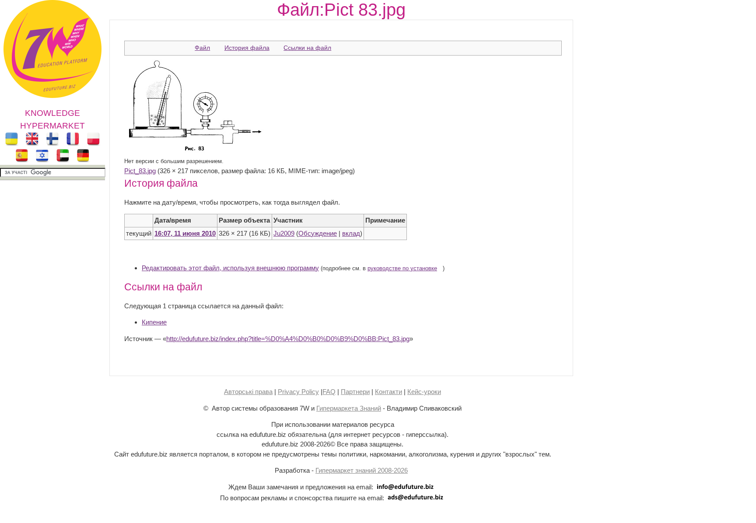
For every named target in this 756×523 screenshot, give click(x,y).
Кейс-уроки (424, 391)
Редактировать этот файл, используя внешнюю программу (230, 268)
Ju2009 (283, 233)
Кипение (154, 322)
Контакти (388, 391)
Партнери (355, 391)
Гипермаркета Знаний (348, 408)
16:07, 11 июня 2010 (185, 233)
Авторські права (248, 391)
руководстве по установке (402, 268)
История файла (247, 47)
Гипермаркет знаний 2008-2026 (361, 470)
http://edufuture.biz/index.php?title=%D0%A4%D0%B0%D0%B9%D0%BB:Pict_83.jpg (288, 338)
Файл (202, 47)
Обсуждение (317, 233)
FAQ (329, 391)
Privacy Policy (298, 391)
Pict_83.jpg (140, 170)
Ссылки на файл (307, 47)
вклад (351, 233)
